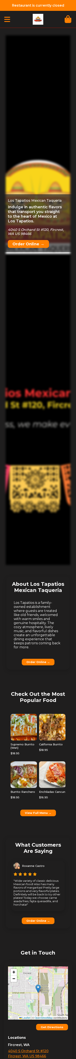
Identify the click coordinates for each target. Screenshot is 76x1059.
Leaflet (26, 1017)
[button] (38, 988)
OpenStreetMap (44, 1017)
